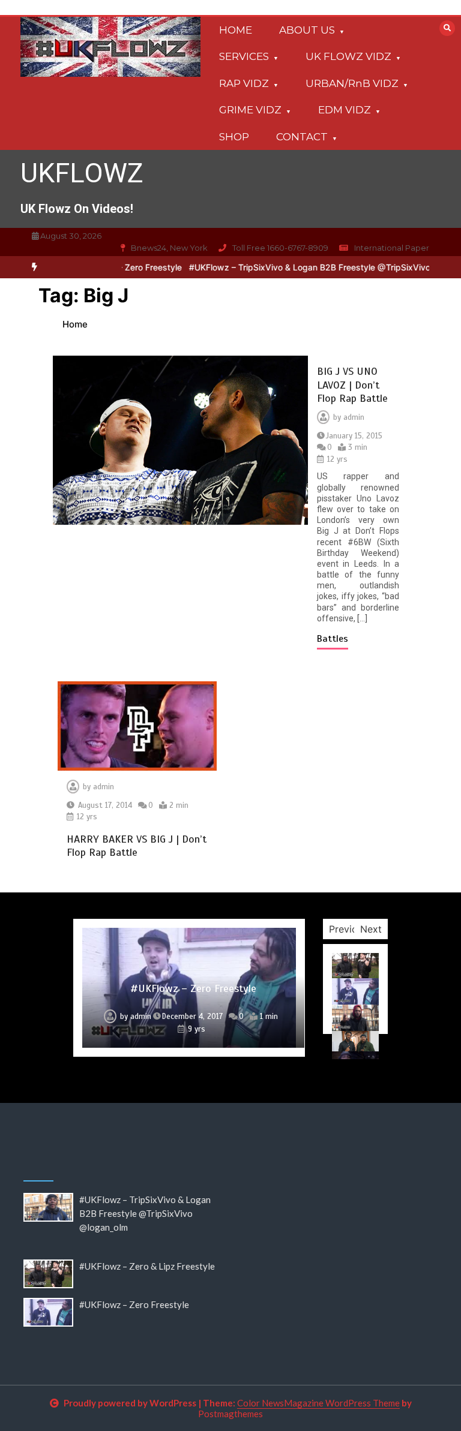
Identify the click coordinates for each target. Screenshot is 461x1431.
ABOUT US (307, 30)
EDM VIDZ (344, 110)
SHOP (234, 137)
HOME (235, 30)
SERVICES (244, 56)
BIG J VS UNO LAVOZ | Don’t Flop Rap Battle (352, 385)
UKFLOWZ (81, 173)
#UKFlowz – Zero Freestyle (193, 988)
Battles (332, 639)
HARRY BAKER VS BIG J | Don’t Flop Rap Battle (136, 845)
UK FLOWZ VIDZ (348, 56)
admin (353, 417)
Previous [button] (348, 929)
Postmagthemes (230, 1413)
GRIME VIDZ (250, 110)
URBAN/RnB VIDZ (352, 83)
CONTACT (302, 137)
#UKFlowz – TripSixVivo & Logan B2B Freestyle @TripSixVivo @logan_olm (315, 267)
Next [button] (371, 929)
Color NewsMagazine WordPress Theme (318, 1402)
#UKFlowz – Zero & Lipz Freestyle (147, 1266)
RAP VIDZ (244, 83)
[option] (189, 988)
